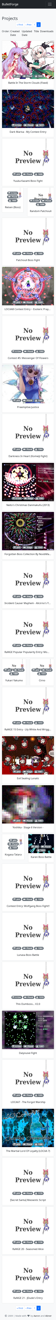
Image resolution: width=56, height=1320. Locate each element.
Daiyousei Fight (28, 1053)
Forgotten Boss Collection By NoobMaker (29, 554)
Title (36, 31)
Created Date (15, 33)
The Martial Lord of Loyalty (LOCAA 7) (28, 1151)
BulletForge (10, 4)
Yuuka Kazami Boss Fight (28, 181)
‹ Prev (28, 24)
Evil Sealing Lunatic (28, 778)
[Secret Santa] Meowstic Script (28, 1200)
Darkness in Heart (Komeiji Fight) (28, 456)
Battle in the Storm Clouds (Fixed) (28, 82)
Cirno (42, 680)
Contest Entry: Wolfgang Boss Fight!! (28, 906)
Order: (6, 31)
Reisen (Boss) (13, 207)
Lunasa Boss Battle (28, 955)
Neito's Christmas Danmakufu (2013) (28, 505)
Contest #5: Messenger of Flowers (28, 358)
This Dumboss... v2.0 (28, 1004)
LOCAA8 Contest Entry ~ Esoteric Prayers (28, 309)
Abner (48, 1315)
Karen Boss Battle (41, 857)
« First (20, 24)
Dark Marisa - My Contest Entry (28, 132)
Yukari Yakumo (14, 680)
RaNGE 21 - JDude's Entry (28, 1298)
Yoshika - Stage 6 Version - (28, 827)
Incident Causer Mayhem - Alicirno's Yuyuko (30, 603)
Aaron (37, 1315)
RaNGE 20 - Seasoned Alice (28, 1249)
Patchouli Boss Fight (28, 260)
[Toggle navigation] (49, 4)
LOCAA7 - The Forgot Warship (28, 1102)
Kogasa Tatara (13, 854)
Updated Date (27, 33)
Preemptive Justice (28, 407)
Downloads (47, 31)
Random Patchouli (40, 211)
